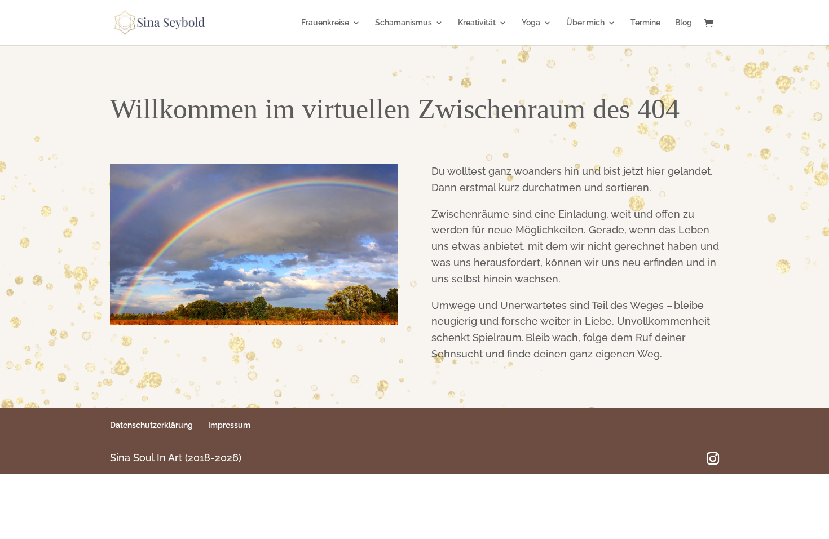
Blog (683, 23)
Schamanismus (403, 23)
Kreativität (477, 23)
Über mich (585, 23)
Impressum (229, 425)
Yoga (531, 23)
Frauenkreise (325, 23)
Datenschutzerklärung (151, 425)
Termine (645, 23)
